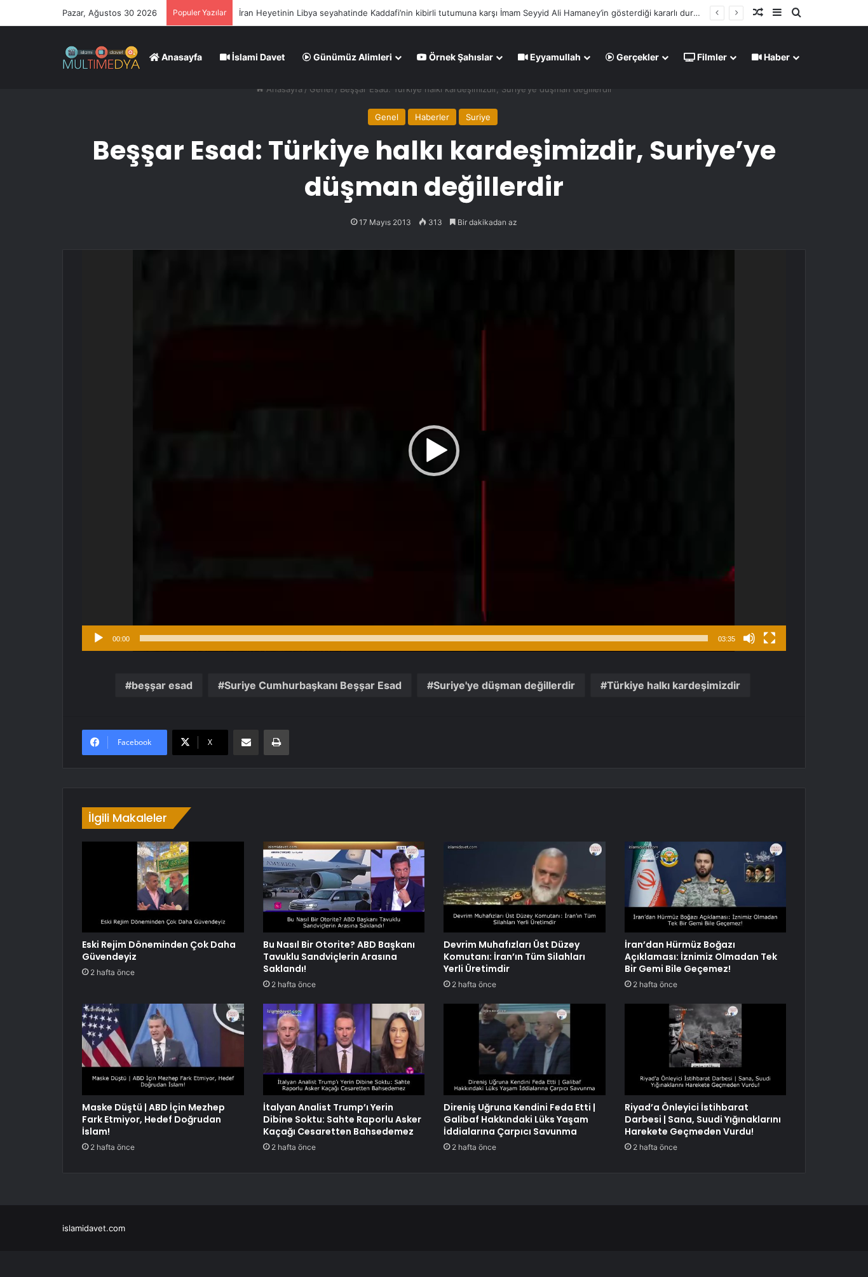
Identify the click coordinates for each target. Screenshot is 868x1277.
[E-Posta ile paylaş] (246, 742)
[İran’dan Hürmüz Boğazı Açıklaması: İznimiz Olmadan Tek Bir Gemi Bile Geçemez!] (706, 887)
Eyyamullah (554, 56)
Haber (776, 56)
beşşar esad (162, 685)
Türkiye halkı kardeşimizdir (673, 685)
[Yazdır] (276, 742)
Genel (321, 89)
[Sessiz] (749, 638)
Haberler (432, 117)
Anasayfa (180, 56)
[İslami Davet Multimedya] (101, 57)
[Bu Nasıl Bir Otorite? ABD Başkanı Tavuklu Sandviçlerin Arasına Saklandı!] (344, 887)
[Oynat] (98, 638)
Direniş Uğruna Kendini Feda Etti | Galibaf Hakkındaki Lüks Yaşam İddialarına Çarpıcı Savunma (519, 1119)
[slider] (424, 638)
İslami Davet (257, 56)
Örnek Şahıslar (460, 56)
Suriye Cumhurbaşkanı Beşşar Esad (313, 685)
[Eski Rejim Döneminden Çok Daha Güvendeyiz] (163, 887)
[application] (434, 451)
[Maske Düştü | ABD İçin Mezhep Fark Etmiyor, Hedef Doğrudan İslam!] (163, 1049)
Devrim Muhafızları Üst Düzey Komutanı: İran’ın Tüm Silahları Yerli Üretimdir (514, 956)
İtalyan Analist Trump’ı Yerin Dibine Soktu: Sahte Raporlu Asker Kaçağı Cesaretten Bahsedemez (342, 1119)
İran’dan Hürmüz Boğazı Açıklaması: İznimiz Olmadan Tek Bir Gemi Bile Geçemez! (701, 956)
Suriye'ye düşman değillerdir (504, 685)
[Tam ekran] (769, 638)
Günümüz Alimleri (351, 56)
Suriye (478, 117)
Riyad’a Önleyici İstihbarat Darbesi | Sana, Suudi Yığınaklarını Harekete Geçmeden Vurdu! (703, 1119)
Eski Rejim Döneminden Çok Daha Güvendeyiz (159, 950)
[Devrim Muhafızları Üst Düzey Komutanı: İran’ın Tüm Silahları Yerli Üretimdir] (525, 887)
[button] (434, 450)
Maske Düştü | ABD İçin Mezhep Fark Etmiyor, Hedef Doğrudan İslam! (153, 1119)
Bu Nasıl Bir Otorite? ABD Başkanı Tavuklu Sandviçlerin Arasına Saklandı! (339, 956)
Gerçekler (636, 56)
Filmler (711, 56)
